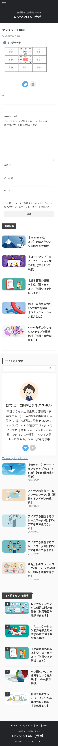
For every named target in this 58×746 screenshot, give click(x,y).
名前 (7, 165)
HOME (14, 725)
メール (8, 178)
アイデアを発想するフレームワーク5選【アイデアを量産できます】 (42, 546)
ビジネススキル (26, 725)
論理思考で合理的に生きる (29, 731)
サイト (7, 190)
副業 (38, 725)
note (45, 725)
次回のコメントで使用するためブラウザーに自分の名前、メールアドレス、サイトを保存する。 (28, 205)
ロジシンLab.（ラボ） (29, 16)
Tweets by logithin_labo (15, 458)
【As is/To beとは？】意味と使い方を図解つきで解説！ (40, 241)
